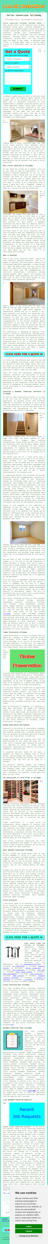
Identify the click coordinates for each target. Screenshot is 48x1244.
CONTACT (36, 11)
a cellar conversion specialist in (27, 1172)
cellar (16, 25)
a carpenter (28, 979)
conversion (34, 231)
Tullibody (6, 613)
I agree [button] (28, 1226)
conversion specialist (33, 960)
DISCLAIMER (42, 11)
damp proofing (18, 975)
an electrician (18, 966)
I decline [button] (29, 1231)
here (12, 1024)
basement (41, 222)
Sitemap (5, 1219)
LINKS (25, 11)
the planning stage (11, 768)
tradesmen (37, 956)
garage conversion (33, 968)
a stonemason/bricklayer (31, 964)
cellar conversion (24, 143)
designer (38, 732)
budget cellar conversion (22, 1060)
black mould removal (24, 972)
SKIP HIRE (41, 970)
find (9, 988)
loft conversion (18, 970)
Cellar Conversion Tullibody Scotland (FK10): (22, 23)
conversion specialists (26, 279)
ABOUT (30, 11)
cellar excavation (25, 905)
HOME (21, 11)
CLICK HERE (32, 1090)
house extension (36, 974)
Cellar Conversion (9, 1221)
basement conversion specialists (16, 804)
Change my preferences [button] (28, 1236)
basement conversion (25, 104)
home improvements (10, 974)
